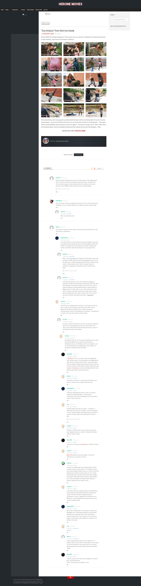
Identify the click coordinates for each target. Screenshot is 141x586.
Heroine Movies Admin (48, 33)
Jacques (63, 301)
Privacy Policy (38, 579)
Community (15, 10)
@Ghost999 (70, 455)
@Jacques (71, 358)
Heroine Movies (70, 4)
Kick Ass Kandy (80, 131)
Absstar (69, 376)
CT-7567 (72, 338)
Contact (23, 10)
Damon (68, 240)
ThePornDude (30, 10)
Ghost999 (69, 354)
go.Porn (46, 10)
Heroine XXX (38, 10)
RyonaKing (59, 200)
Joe (68, 404)
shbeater (69, 463)
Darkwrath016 (64, 237)
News (7, 10)
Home (2, 10)
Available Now (45, 23)
